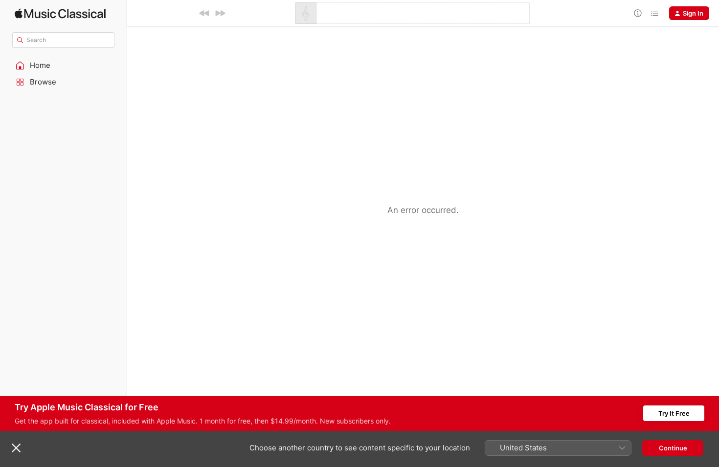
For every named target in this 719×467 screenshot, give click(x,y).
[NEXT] (220, 13)
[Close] (16, 448)
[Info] (638, 13)
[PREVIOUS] (204, 13)
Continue (673, 448)
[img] (60, 13)
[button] (63, 65)
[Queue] (654, 13)
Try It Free (674, 413)
